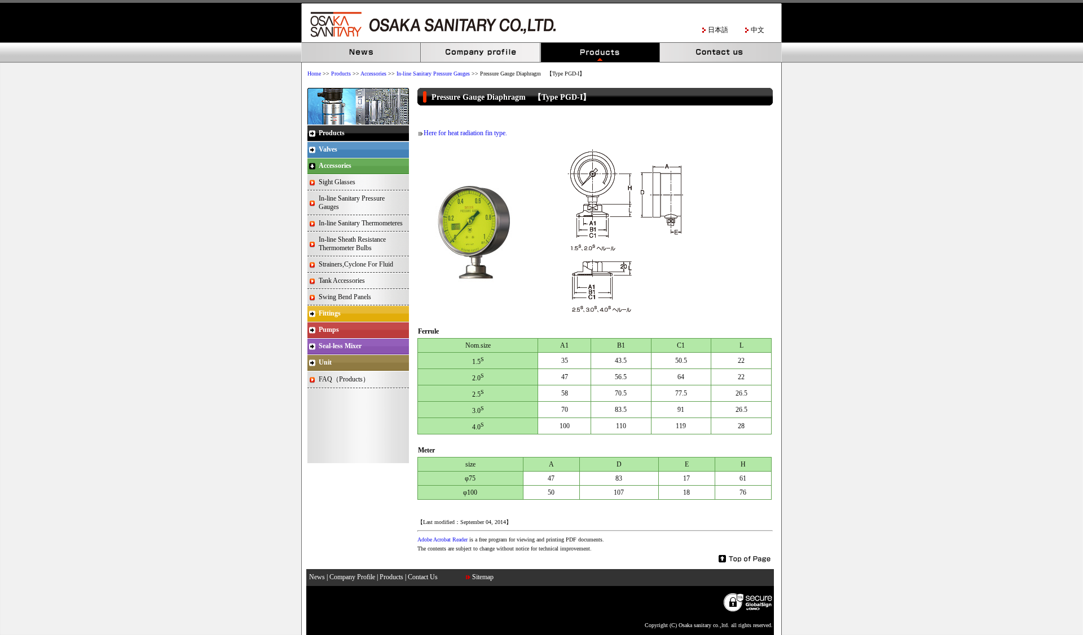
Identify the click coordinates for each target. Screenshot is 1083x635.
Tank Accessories (342, 281)
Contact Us (720, 53)
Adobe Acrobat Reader (442, 539)
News (361, 53)
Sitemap (483, 577)
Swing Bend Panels (345, 297)
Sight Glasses (337, 182)
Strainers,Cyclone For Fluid (356, 264)
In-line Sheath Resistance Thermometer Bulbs (352, 244)
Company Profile (481, 53)
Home (314, 73)
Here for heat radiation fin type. (465, 133)
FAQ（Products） (344, 379)
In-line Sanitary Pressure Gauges (433, 73)
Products (601, 53)
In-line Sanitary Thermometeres (361, 223)
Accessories (373, 73)
